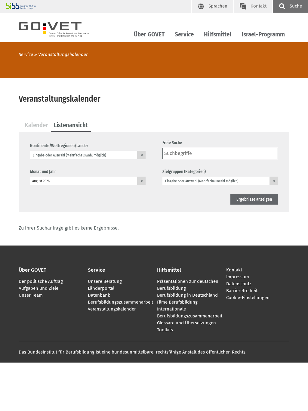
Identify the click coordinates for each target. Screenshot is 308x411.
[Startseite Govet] (59, 28)
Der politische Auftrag (41, 281)
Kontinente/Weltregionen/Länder (59, 145)
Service (184, 34)
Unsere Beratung (105, 281)
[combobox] (88, 155)
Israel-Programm (263, 34)
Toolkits (165, 329)
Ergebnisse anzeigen (254, 199)
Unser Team (31, 295)
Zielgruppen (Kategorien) (184, 171)
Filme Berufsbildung (177, 302)
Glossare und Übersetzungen (186, 323)
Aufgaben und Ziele (38, 288)
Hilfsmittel (217, 34)
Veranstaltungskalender (112, 309)
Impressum (237, 277)
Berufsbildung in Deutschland (187, 295)
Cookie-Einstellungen (248, 297)
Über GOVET (149, 34)
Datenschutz (238, 283)
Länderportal (101, 288)
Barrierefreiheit (241, 290)
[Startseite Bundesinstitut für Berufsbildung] (98, 6)
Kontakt (234, 270)
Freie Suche (172, 142)
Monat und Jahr (43, 171)
